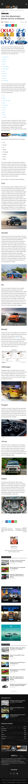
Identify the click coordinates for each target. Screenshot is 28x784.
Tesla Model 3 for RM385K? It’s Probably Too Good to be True (21, 530)
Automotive (6, 10)
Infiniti (4, 103)
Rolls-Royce (5, 80)
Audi (4, 95)
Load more (13, 691)
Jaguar (4, 107)
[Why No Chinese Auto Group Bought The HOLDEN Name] (5, 569)
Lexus (4, 114)
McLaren (5, 75)
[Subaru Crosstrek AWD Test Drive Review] (5, 657)
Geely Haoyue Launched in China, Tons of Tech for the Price (7, 530)
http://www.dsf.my (14, 548)
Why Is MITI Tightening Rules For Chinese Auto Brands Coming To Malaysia (17, 576)
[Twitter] (9, 25)
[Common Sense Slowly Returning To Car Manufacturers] (5, 664)
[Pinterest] (12, 25)
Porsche (5, 78)
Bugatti (4, 61)
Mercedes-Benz (6, 100)
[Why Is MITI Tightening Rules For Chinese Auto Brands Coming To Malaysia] (5, 576)
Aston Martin (6, 57)
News (7, 13)
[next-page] (4, 581)
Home (2, 10)
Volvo (4, 110)
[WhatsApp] (15, 25)
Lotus (4, 71)
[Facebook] (6, 25)
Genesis (4, 117)
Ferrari (4, 64)
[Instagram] (14, 773)
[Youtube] (17, 773)
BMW (4, 98)
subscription (17, 337)
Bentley (4, 59)
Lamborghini (5, 68)
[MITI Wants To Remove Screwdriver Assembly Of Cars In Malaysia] (5, 562)
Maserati (5, 73)
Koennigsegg (6, 66)
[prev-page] (2, 581)
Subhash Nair (6, 21)
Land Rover (5, 105)
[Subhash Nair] (2, 22)
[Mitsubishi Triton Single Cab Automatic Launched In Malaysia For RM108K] (5, 686)
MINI (4, 112)
